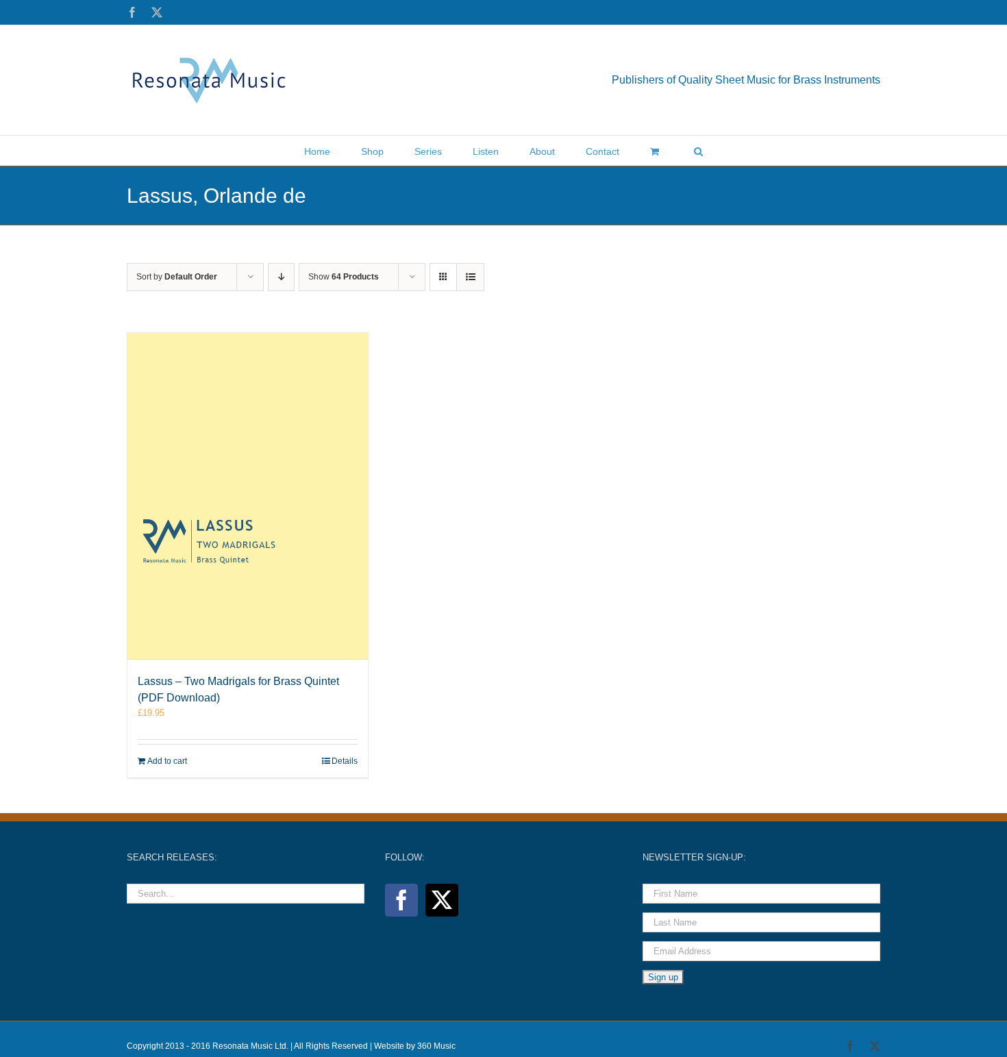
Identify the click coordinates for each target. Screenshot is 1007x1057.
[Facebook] (401, 900)
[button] (698, 150)
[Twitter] (441, 900)
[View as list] (470, 277)
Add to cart (167, 761)
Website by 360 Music (415, 1046)
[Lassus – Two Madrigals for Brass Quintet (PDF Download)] (247, 496)
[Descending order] (281, 277)
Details (345, 761)
